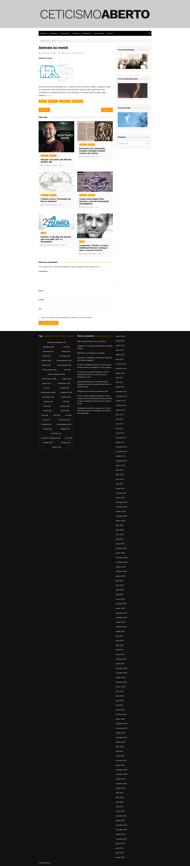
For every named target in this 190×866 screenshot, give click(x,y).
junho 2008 (120, 585)
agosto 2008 (120, 576)
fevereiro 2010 (121, 493)
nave (56, 415)
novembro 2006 (121, 673)
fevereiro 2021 (121, 364)
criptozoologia (64, 365)
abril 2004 (119, 807)
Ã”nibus (103, 341)
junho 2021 (120, 359)
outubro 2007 (120, 622)
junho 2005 (120, 747)
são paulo (78, 101)
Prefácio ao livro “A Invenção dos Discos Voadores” (56, 200)
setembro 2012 (121, 368)
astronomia (48, 351)
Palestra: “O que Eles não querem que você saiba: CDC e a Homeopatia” (56, 239)
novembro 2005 (121, 728)
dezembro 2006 (121, 668)
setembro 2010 (121, 461)
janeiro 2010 (120, 498)
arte (66, 347)
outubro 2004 (120, 779)
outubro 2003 (120, 834)
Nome (41, 291)
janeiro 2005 (120, 765)
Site (40, 309)
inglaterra (65, 406)
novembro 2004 (121, 774)
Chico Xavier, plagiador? (85, 360)
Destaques (43, 33)
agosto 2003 (120, 843)
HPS (66, 401)
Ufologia (75, 33)
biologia (66, 351)
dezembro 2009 (121, 502)
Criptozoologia (99, 33)
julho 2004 (119, 793)
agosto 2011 (120, 410)
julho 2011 (119, 415)
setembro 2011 (121, 405)
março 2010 (120, 488)
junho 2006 (120, 696)
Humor (47, 406)
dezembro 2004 (121, 770)
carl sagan (64, 356)
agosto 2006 (120, 687)
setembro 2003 (121, 839)
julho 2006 (119, 691)
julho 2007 (119, 636)
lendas (47, 411)
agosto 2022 (120, 345)
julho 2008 (119, 581)
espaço (46, 383)
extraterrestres (48, 392)
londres (54, 101)
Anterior (45, 110)
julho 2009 (119, 525)
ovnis (46, 420)
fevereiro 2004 (121, 816)
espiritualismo (64, 383)
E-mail (41, 300)
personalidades (64, 424)
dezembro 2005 (121, 724)
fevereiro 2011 (121, 438)
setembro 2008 (121, 571)
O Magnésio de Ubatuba (96, 353)
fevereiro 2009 (121, 548)
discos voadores (49, 379)
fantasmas (66, 392)
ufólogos (65, 442)
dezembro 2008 (121, 557)
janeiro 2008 (120, 608)
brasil (44, 101)
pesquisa (47, 429)
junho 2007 (120, 641)
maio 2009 (120, 534)
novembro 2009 (121, 507)
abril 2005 (119, 751)
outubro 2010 (120, 456)
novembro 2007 (121, 617)
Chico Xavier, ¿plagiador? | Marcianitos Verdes (93, 358)
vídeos (56, 447)
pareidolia (65, 101)
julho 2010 (119, 470)
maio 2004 (120, 802)
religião (65, 429)
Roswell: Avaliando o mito (99, 391)
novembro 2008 (121, 562)
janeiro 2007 (120, 664)
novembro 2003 (121, 830)
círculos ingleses (49, 370)
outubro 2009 (120, 511)
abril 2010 (119, 484)
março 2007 (120, 654)
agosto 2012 (120, 373)
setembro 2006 (121, 682)
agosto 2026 (120, 336)
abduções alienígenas (56, 342)
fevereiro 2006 (121, 714)
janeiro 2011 (120, 442)
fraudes (66, 397)
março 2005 (120, 756)
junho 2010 (120, 475)
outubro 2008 (120, 567)
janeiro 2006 (120, 719)
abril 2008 (119, 594)
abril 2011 (119, 428)
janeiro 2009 (120, 553)
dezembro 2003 (121, 825)
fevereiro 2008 (121, 604)
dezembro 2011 (121, 391)
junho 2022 (120, 350)
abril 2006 (119, 705)
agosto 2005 (120, 742)
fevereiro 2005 (121, 760)
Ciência (109, 33)
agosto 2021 (120, 355)
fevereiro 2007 (121, 659)
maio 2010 (120, 479)
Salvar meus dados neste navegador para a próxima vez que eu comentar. (66, 317)
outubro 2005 (120, 733)
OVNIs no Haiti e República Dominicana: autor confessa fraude (94, 400)
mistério (65, 411)
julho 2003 (119, 848)
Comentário (43, 271)
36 (100, 254)
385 (63, 245)
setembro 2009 (121, 516)
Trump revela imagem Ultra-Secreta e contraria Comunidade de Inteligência (94, 201)
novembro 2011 (121, 396)
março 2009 (120, 544)
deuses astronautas (56, 374)
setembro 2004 (121, 784)
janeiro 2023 (120, 341)
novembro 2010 (121, 451)
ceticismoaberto (64, 360)
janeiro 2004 (120, 820)
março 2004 (120, 811)
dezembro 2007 (121, 613)
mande (48, 95)
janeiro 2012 (120, 387)
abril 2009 (119, 539)
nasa (44, 415)
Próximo (106, 110)
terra (68, 438)
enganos (66, 379)
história (48, 401)
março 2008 (120, 599)
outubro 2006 (120, 677)
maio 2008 (120, 590)
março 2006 (120, 710)
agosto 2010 (120, 465)
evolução (64, 388)
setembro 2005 (121, 737)
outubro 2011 (120, 401)
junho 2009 (120, 530)
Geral (82, 53)
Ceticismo (53, 33)
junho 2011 (120, 419)
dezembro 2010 (121, 447)
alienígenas (48, 347)
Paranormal (64, 33)
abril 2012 (119, 382)
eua (46, 388)
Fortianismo (86, 33)
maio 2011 (120, 424)
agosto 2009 (120, 521)
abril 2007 (119, 650)
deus (67, 370)
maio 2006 (120, 700)
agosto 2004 (120, 788)
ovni (68, 415)
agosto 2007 (120, 631)
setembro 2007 (121, 627)
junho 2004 (120, 797)
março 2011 (120, 433)
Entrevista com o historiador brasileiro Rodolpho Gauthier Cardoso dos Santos (92, 150)
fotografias (48, 397)
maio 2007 (120, 645)
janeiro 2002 (120, 857)
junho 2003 (120, 853)
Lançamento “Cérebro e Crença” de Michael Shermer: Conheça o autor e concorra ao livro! (94, 247)
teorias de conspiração (51, 438)
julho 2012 (119, 378)
